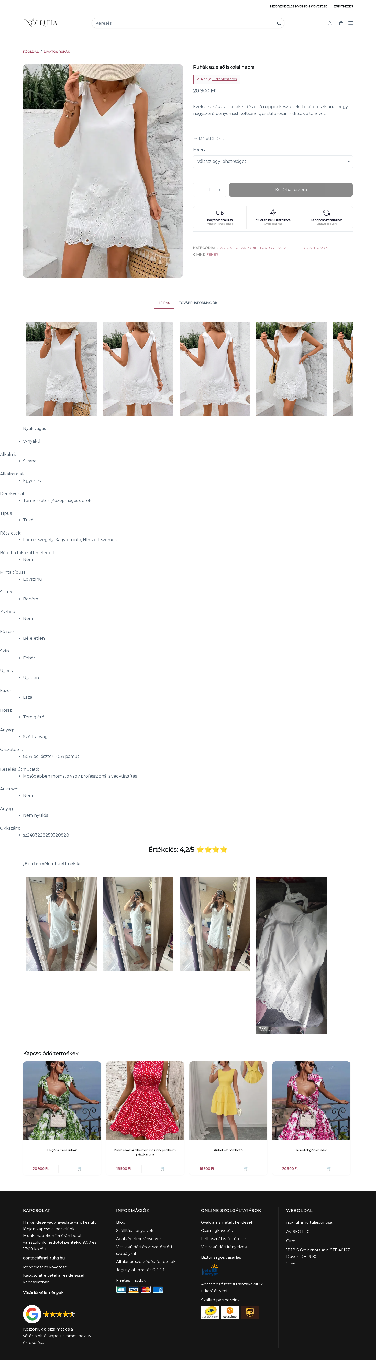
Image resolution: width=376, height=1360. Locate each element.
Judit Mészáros (224, 79)
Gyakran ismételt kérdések (227, 1222)
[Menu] (350, 23)
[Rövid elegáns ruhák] (311, 1100)
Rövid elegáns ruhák (311, 1150)
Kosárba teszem (291, 189)
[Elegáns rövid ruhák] (62, 1100)
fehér (212, 254)
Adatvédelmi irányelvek (139, 1238)
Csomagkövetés (217, 1230)
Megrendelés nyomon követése (298, 6)
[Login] (330, 23)
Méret (199, 149)
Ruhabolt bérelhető (228, 1150)
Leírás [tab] (164, 303)
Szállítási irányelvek (134, 1230)
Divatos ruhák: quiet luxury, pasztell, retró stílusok (272, 248)
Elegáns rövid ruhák (62, 1150)
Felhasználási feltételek (224, 1238)
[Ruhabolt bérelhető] (228, 1100)
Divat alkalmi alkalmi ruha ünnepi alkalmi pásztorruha (145, 1152)
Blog (120, 1222)
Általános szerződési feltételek (145, 1261)
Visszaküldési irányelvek (224, 1246)
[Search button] (279, 23)
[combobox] (184, 23)
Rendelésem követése (45, 1267)
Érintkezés (343, 6)
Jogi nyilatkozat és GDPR (140, 1269)
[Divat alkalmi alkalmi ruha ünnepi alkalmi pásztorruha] (145, 1100)
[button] (208, 138)
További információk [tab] (198, 303)
